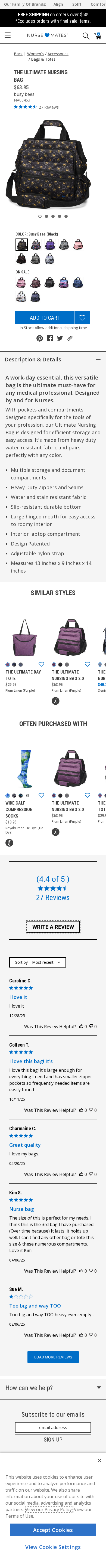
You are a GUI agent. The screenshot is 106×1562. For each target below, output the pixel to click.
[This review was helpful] (81, 1026)
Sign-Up (53, 1439)
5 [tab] (66, 216)
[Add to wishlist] (41, 664)
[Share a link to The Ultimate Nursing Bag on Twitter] (60, 338)
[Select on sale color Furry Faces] (21, 296)
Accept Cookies (53, 1530)
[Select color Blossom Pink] (78, 244)
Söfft (77, 4)
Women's (35, 53)
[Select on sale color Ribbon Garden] (35, 282)
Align (58, 4)
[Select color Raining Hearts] (36, 244)
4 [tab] (59, 216)
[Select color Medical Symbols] (64, 244)
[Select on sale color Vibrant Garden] (35, 296)
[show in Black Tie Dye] (14, 795)
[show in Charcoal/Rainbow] (67, 664)
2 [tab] (46, 216)
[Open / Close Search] (84, 35)
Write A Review (53, 927)
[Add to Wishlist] (82, 317)
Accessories (58, 53)
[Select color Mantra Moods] (49, 258)
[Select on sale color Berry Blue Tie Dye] (63, 282)
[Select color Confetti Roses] (21, 258)
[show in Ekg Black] (20, 795)
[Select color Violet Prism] (50, 244)
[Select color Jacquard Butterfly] (35, 258)
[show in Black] (60, 664)
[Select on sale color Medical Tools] (49, 282)
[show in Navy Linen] (20, 664)
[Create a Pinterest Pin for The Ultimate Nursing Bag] (40, 338)
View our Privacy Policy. (49, 1509)
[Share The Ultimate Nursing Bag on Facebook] (50, 338)
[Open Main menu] (7, 35)
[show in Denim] (100, 664)
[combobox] (37, 962)
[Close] (99, 1460)
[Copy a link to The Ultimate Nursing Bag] (70, 338)
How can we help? (29, 1388)
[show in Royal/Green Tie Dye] (7, 795)
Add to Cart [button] (45, 318)
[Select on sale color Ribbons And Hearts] (77, 282)
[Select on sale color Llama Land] (21, 282)
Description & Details (33, 359)
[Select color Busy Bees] (21, 245)
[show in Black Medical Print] (14, 664)
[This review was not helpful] (91, 1026)
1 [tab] (40, 216)
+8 (27, 796)
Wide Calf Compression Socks (19, 809)
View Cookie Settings (53, 1547)
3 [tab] (53, 216)
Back (18, 53)
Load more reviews (53, 1357)
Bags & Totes (43, 59)
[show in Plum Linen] (7, 664)
